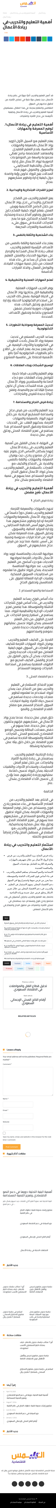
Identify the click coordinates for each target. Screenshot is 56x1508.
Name (6, 1098)
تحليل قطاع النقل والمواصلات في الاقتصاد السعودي (28, 986)
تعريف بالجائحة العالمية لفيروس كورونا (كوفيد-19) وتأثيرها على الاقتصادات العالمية (24, 946)
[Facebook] (14, 1484)
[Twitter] (21, 1484)
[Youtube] (34, 1484)
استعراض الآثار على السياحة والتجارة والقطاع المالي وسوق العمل (25, 923)
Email (5, 1110)
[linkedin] (33, 40)
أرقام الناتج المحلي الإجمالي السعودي (28, 1000)
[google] (17, 40)
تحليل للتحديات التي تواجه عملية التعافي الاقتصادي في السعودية (25, 940)
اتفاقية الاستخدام (30, 1502)
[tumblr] (38, 40)
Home (5, 13)
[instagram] (41, 1484)
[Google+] (28, 1484)
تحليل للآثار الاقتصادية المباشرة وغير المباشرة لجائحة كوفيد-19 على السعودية (25, 935)
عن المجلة (42, 1502)
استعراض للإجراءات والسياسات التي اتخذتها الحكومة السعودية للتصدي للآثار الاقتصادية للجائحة (27, 928)
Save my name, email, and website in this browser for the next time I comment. (27, 1138)
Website (6, 1121)
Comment (7, 1064)
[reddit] (22, 40)
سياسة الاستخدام (16, 1502)
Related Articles (27, 1016)
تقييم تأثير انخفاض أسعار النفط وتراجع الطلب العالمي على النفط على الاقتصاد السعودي (26, 953)
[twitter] (11, 40)
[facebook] (6, 40)
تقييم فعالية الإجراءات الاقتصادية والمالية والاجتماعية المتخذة (24, 958)
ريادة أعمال (42, 13)
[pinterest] (28, 40)
